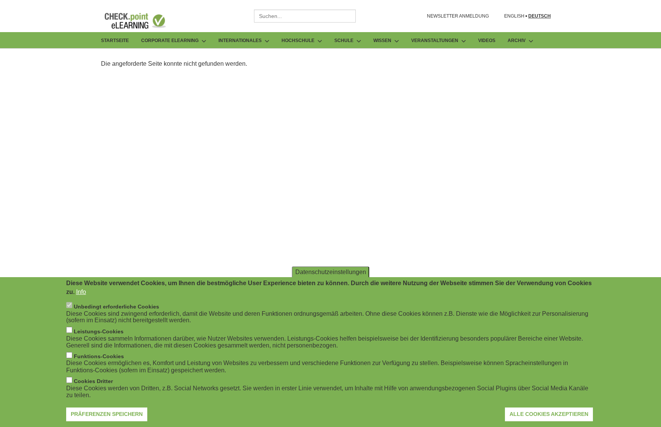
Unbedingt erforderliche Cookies (116, 306)
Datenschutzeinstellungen (330, 271)
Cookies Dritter (93, 381)
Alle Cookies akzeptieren (549, 414)
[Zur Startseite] (141, 21)
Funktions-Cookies (99, 356)
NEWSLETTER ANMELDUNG (458, 16)
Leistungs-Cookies (99, 331)
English (514, 16)
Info (81, 291)
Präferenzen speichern (107, 414)
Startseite (115, 40)
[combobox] (305, 16)
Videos (486, 40)
